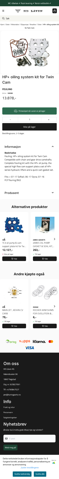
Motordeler (15, 24)
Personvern (8, 412)
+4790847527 (12, 389)
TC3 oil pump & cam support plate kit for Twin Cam (14, 244)
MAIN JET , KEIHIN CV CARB (12, 311)
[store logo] (29, 11)
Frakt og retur (9, 407)
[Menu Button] (3, 11)
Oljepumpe (25, 24)
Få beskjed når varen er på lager (32, 110)
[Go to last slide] (4, 239)
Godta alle (40, 474)
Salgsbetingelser (10, 417)
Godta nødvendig (22, 474)
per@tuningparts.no (12, 394)
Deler (8, 24)
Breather (33, 24)
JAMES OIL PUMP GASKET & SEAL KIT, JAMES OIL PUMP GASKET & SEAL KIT (43, 244)
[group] (14, 239)
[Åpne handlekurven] (54, 10)
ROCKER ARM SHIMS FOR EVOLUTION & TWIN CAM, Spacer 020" (44, 311)
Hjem (2, 24)
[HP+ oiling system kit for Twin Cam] (29, 52)
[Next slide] (54, 239)
